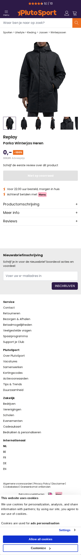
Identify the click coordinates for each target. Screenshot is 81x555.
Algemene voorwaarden (17, 483)
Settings (65, 530)
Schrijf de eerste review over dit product (30, 165)
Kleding (31, 32)
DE (4, 463)
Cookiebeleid (11, 486)
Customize (38, 548)
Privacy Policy (42, 483)
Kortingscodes (13, 373)
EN (4, 469)
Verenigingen (12, 409)
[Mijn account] (66, 13)
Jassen (43, 32)
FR (4, 457)
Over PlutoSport (14, 356)
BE (4, 452)
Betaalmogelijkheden (17, 325)
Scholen (8, 415)
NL (5, 446)
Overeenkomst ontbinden (35, 486)
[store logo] (36, 13)
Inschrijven (65, 286)
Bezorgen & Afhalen (16, 319)
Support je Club (13, 342)
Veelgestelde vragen (17, 330)
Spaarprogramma (15, 336)
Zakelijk (9, 398)
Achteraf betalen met (22, 194)
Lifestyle (19, 32)
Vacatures (10, 361)
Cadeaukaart (12, 427)
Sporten (7, 32)
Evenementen (13, 421)
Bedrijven (9, 404)
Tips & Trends (12, 384)
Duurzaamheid (13, 390)
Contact (9, 308)
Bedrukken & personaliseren (22, 432)
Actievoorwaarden (15, 379)
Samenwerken (13, 367)
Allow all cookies (40, 539)
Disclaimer (58, 483)
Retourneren (11, 313)
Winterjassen (58, 32)
